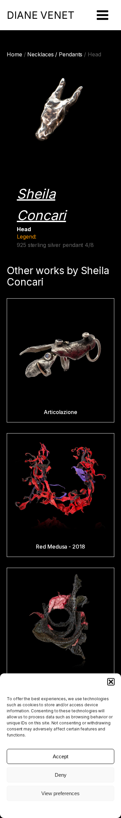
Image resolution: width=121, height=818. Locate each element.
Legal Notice (60, 808)
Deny (61, 775)
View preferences (60, 793)
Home (14, 54)
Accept (60, 756)
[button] (111, 681)
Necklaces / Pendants (54, 54)
